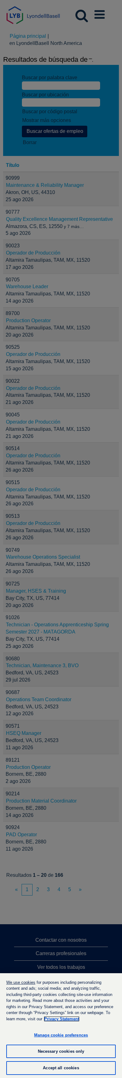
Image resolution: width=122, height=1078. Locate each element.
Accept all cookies (61, 1068)
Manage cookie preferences (61, 1035)
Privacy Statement (61, 1019)
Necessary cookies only (61, 1051)
